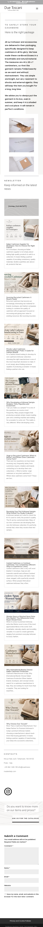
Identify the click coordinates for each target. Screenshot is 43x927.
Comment (8, 846)
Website (7, 885)
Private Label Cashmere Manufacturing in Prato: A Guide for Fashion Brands (20, 350)
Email (6, 877)
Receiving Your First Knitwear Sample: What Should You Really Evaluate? (21, 512)
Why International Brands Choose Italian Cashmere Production (19, 670)
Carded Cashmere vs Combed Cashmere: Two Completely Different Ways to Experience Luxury (20, 564)
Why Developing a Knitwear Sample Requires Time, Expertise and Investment (20, 404)
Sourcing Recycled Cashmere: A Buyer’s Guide (18, 298)
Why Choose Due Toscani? (16, 724)
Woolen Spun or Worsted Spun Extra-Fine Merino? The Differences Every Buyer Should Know (20, 618)
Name (7, 868)
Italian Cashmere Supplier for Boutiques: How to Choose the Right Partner (20, 245)
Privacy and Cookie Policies (20, 921)
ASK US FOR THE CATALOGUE (25, 818)
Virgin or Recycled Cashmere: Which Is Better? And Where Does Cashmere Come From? (21, 457)
